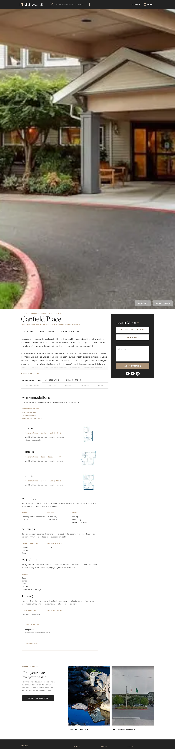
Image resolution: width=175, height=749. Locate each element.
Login (149, 4)
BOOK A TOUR (132, 337)
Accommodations (32, 386)
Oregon (24, 313)
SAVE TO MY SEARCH (135, 330)
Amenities (52, 386)
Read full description (28, 373)
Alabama (77, 746)
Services (68, 386)
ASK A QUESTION (133, 366)
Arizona (130, 746)
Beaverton (56, 313)
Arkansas (104, 746)
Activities (85, 386)
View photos (163, 303)
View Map (143, 303)
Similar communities (30, 666)
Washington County (39, 313)
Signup (137, 4)
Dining (100, 386)
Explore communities (38, 698)
